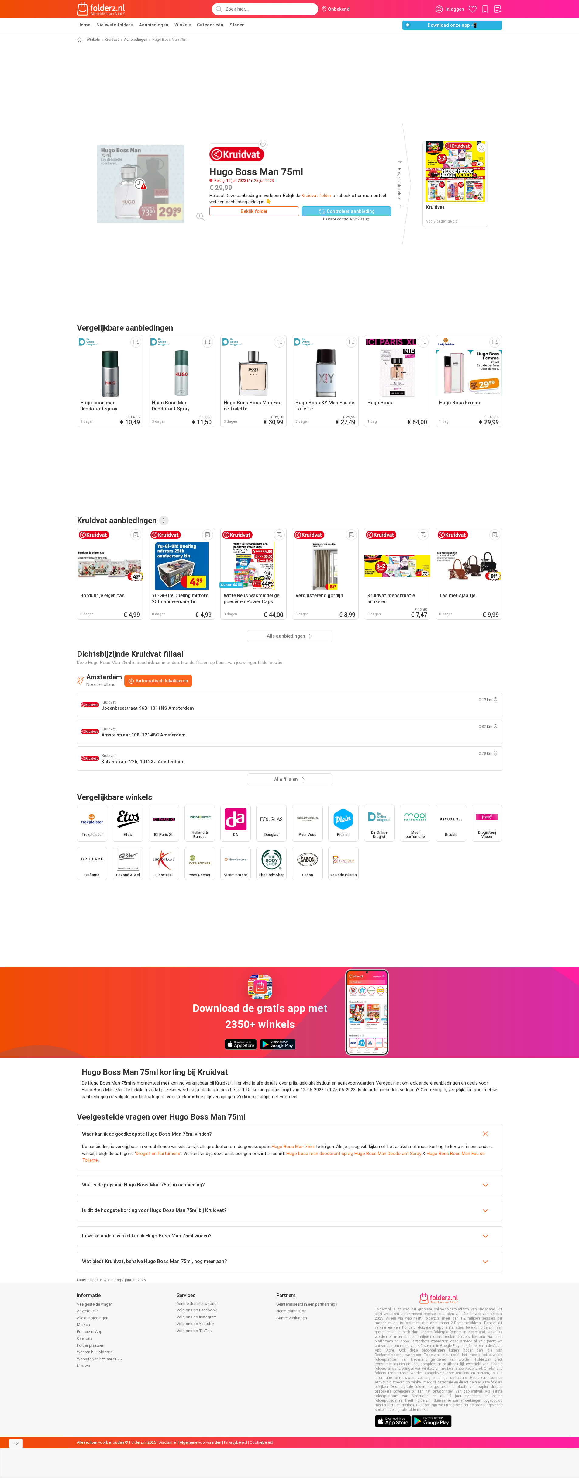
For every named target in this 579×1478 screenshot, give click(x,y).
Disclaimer (168, 1442)
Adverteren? (87, 1311)
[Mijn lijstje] (497, 9)
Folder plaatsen (90, 1345)
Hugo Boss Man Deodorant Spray (387, 1153)
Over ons (84, 1338)
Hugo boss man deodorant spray (319, 1153)
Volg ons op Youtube (195, 1323)
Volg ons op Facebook (197, 1310)
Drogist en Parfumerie (158, 1153)
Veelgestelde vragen (95, 1304)
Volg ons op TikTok (194, 1330)
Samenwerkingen (291, 1318)
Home (84, 25)
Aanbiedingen (153, 25)
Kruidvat (112, 39)
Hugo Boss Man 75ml (293, 1146)
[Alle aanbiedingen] (164, 520)
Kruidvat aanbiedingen (117, 520)
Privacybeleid (235, 1442)
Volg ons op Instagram (197, 1317)
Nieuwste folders (114, 25)
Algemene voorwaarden (200, 1442)
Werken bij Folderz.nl (95, 1352)
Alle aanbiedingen (92, 1318)
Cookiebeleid (261, 1442)
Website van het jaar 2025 (99, 1359)
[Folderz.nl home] (101, 9)
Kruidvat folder (316, 195)
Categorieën (210, 25)
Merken (83, 1324)
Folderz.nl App (89, 1331)
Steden (237, 25)
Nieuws (83, 1365)
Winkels (182, 25)
